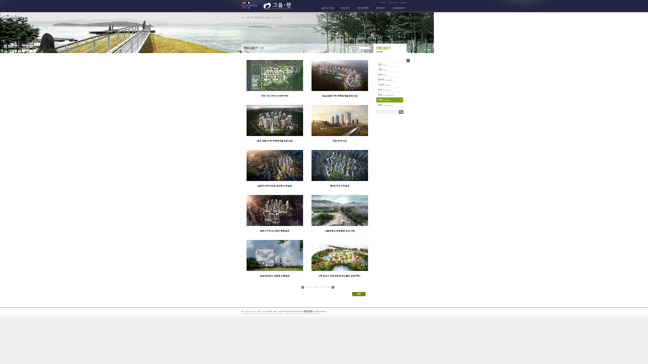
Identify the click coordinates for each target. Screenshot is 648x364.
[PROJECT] (346, 9)
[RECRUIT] (380, 9)
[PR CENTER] (363, 9)
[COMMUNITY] (398, 9)
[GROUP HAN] (329, 9)
